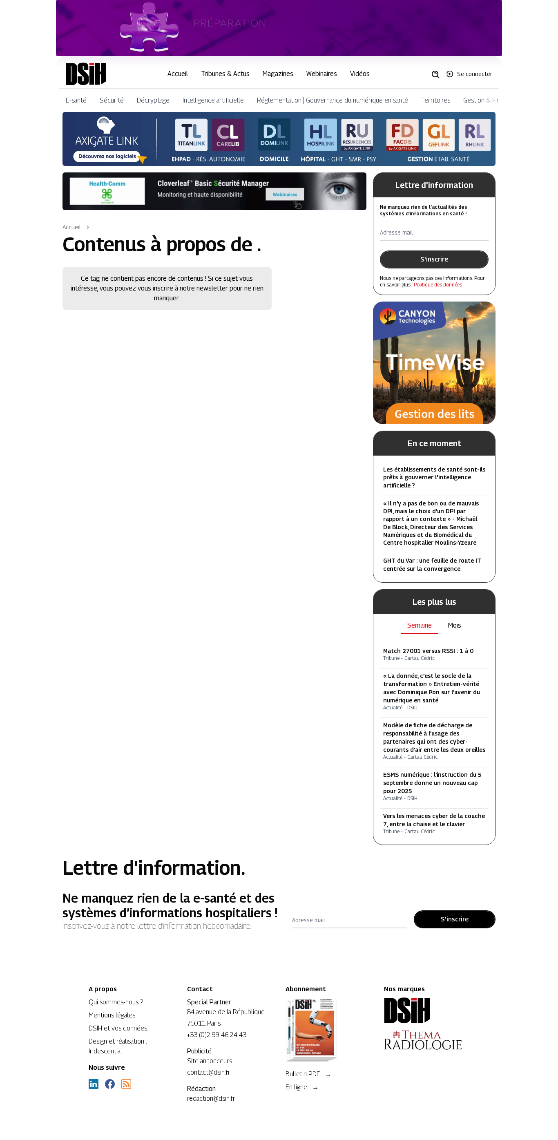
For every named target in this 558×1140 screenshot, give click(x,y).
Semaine (419, 625)
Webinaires (321, 74)
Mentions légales (112, 1015)
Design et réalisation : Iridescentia (118, 1046)
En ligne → (302, 1087)
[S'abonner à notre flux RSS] (126, 1084)
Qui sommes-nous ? (116, 1002)
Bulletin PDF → (308, 1074)
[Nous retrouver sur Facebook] (110, 1084)
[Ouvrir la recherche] (438, 74)
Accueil (177, 74)
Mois (454, 625)
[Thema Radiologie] (426, 1040)
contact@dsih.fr (208, 1072)
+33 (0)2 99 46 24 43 (216, 1035)
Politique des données (438, 285)
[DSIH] (426, 1010)
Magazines (278, 74)
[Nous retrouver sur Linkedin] (93, 1084)
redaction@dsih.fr (211, 1098)
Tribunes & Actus (225, 74)
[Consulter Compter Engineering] (279, 28)
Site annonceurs (209, 1061)
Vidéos (360, 74)
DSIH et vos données (118, 1028)
